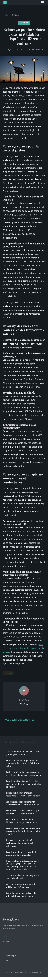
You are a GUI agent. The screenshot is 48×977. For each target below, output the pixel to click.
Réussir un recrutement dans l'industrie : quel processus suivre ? (22, 821)
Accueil (6, 15)
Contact (6, 960)
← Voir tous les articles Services (18, 720)
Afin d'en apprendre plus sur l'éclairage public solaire (24, 648)
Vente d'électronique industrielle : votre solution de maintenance (22, 894)
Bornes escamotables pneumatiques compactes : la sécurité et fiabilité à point (22, 763)
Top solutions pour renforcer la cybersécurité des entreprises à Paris (23, 803)
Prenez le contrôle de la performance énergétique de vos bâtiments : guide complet (23, 831)
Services (15, 15)
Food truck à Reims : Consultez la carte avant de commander (21, 853)
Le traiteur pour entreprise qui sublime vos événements (20, 885)
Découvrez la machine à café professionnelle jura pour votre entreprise (20, 843)
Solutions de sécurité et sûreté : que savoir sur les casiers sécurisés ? (22, 812)
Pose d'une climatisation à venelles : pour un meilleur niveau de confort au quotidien (23, 784)
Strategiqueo (11, 919)
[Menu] (42, 2)
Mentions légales (10, 955)
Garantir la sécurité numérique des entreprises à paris (22, 877)
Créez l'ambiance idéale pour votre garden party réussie (22, 753)
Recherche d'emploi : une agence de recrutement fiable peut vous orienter (23, 773)
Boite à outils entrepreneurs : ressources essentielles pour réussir (23, 794)
